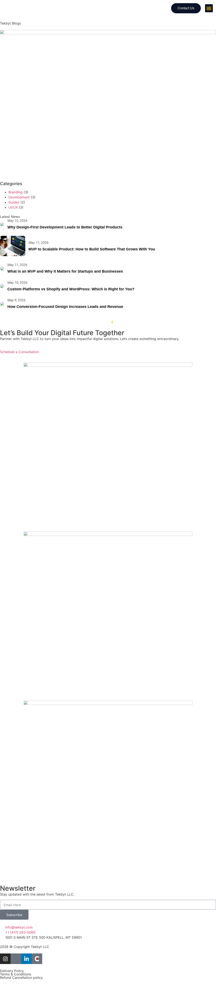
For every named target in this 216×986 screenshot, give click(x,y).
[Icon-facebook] (16, 958)
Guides (13, 202)
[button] (209, 8)
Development (19, 197)
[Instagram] (5, 958)
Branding (15, 192)
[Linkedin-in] (26, 958)
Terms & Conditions (15, 974)
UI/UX (13, 207)
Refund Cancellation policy (21, 977)
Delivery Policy (12, 971)
